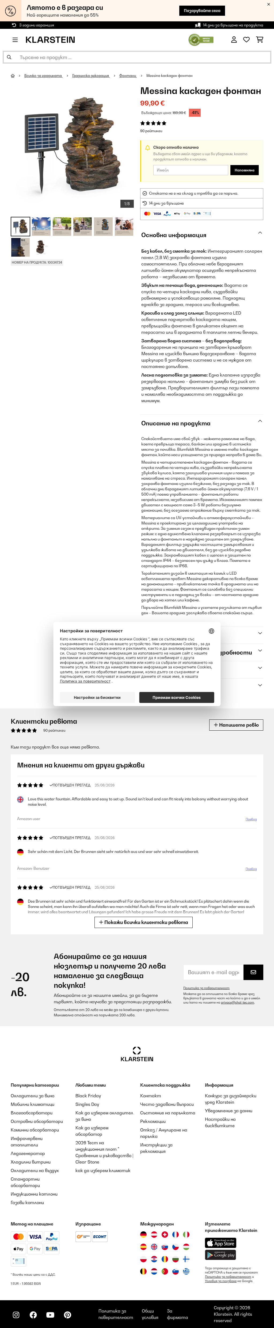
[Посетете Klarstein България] (175, 1259)
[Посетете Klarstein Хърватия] (154, 1259)
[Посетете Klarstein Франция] (175, 1234)
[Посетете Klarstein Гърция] (186, 1271)
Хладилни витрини (31, 1162)
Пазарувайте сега (202, 10)
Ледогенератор (28, 1153)
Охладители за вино (32, 1095)
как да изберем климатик (103, 1170)
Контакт (150, 1095)
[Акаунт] (234, 40)
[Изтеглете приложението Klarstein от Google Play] (220, 1255)
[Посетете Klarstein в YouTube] (50, 1315)
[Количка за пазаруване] (259, 40)
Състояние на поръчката (167, 1112)
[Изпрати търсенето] (9, 57)
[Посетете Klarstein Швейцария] (165, 1234)
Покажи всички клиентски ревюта (145, 922)
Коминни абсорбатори (35, 1130)
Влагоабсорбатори (31, 1112)
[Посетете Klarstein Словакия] (165, 1247)
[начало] (17, 75)
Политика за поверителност (206, 988)
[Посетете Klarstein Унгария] (186, 1247)
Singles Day (87, 1104)
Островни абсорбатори (37, 1121)
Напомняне (244, 170)
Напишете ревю (238, 725)
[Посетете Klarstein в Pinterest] (67, 1315)
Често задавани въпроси (167, 1104)
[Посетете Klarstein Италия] (186, 1234)
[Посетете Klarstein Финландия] (186, 1259)
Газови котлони (27, 1202)
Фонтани (128, 75)
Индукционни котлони (34, 1194)
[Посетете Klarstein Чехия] (175, 1247)
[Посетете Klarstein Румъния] (165, 1259)
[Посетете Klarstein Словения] (175, 1271)
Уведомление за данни (228, 1110)
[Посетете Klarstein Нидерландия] (154, 1271)
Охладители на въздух (35, 1170)
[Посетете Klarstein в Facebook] (33, 1315)
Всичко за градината (43, 75)
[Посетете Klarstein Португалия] (165, 1271)
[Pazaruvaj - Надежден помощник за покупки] (201, 39)
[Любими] (246, 40)
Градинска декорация (91, 75)
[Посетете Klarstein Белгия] (143, 1271)
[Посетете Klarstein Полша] (143, 1259)
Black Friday (88, 1095)
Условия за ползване (221, 1281)
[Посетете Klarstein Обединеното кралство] (154, 1247)
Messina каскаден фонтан (169, 75)
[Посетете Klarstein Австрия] (154, 1234)
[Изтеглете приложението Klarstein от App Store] (221, 1243)
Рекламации (153, 1121)
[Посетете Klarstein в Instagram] (16, 1315)
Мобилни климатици (32, 1104)
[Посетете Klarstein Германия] (143, 1234)
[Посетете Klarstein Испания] (143, 1247)
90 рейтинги (151, 131)
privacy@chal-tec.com (237, 1002)
